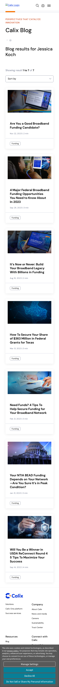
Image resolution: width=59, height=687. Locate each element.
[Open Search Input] (37, 5)
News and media (39, 614)
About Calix (37, 609)
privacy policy (13, 651)
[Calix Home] (12, 5)
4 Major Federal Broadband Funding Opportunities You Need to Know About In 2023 (29, 196)
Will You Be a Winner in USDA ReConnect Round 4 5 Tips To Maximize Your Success (29, 555)
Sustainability (38, 623)
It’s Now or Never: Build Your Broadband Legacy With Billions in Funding (27, 268)
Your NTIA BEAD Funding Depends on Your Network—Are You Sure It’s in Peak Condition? (29, 481)
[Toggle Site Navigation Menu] (49, 5)
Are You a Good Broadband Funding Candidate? (29, 126)
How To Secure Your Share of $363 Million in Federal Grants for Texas (29, 338)
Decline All (29, 675)
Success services (13, 613)
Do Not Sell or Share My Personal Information (29, 681)
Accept (29, 669)
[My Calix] (42, 5)
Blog (7, 641)
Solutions (9, 604)
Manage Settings (29, 664)
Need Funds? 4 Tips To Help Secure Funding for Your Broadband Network (28, 409)
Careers (35, 618)
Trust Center (37, 627)
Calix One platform (14, 608)
